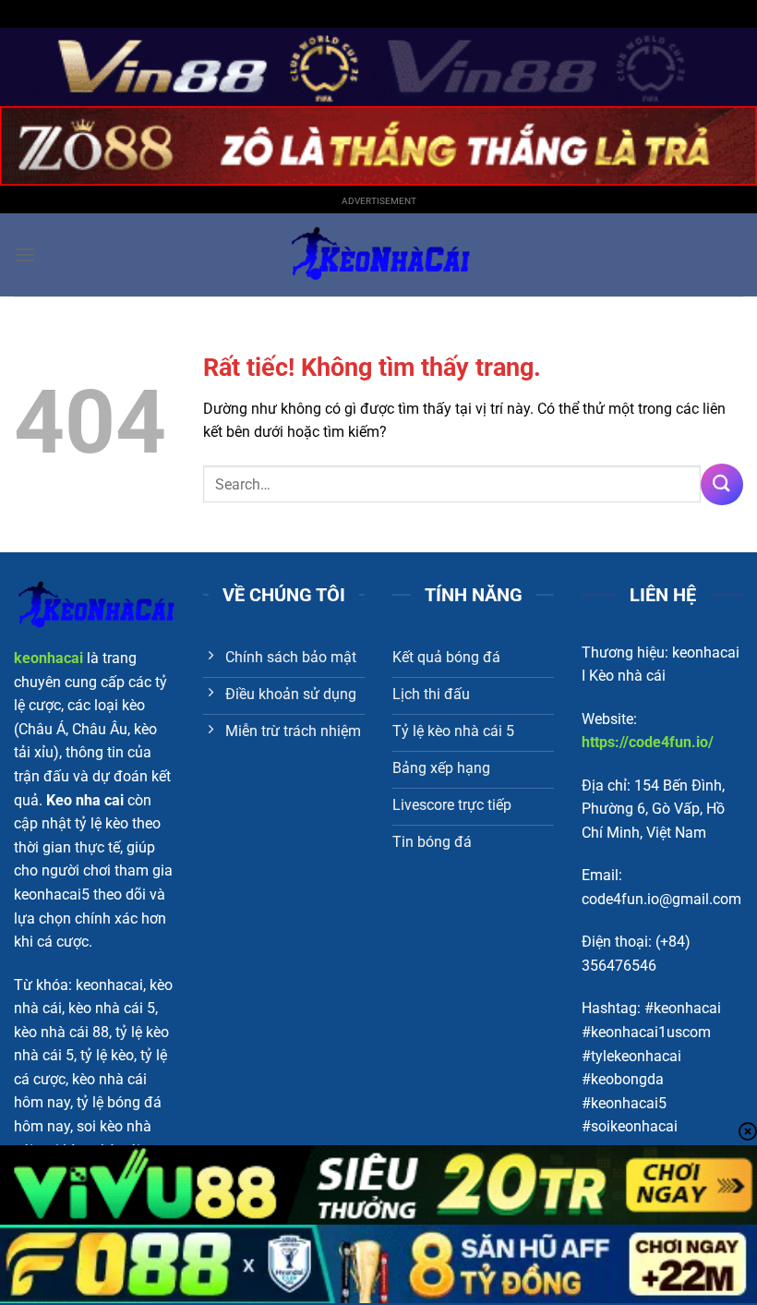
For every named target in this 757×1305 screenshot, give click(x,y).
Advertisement (379, 201)
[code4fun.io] (378, 254)
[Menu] (25, 254)
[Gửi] (722, 484)
